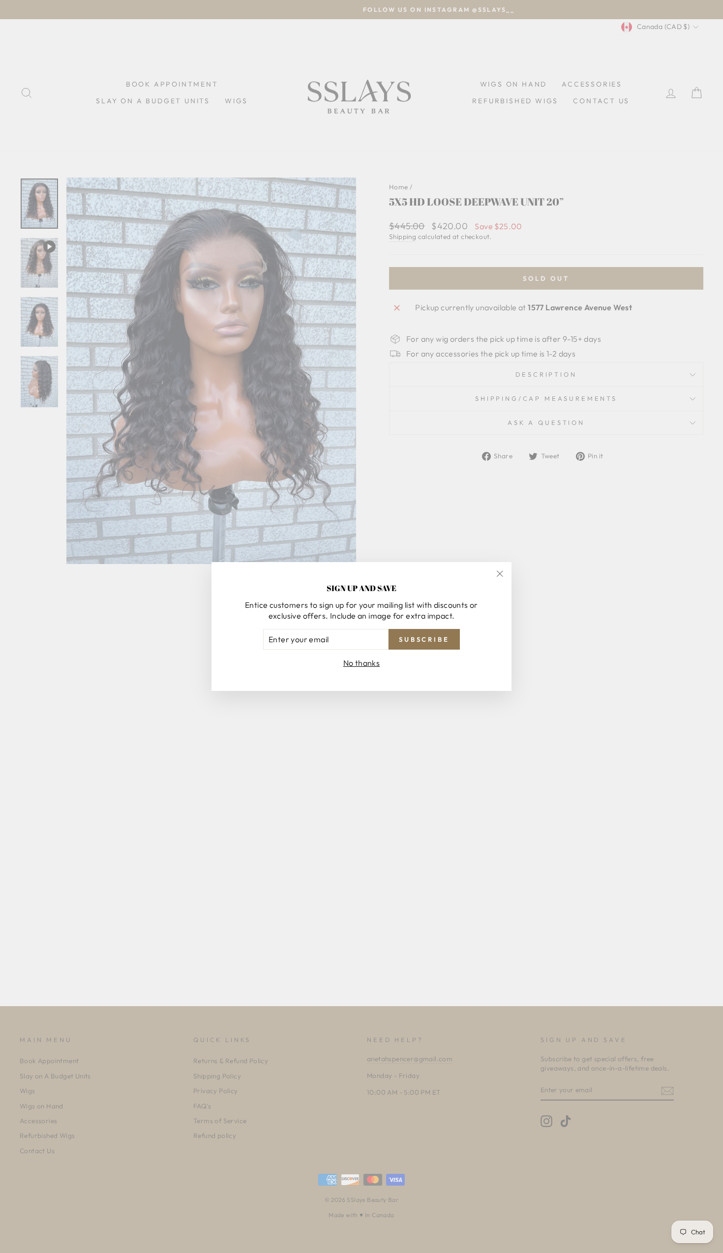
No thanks (361, 663)
